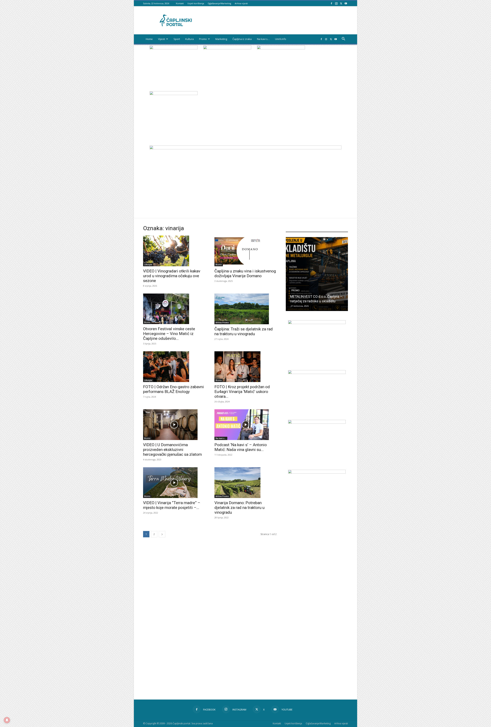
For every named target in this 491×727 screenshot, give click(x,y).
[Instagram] (336, 3)
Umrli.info (280, 39)
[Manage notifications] (7, 720)
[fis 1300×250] (174, 111)
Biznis (219, 264)
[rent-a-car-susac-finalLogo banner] (317, 373)
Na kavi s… (263, 39)
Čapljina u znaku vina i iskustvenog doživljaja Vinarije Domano (245, 273)
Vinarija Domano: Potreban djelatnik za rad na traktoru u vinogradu (239, 507)
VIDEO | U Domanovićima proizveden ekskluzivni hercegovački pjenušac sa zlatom (172, 449)
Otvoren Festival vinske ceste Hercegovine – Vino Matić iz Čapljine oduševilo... (169, 334)
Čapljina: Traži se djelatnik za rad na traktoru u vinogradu (243, 331)
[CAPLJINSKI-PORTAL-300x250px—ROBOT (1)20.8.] (281, 48)
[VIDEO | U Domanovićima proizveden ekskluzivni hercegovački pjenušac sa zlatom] (174, 424)
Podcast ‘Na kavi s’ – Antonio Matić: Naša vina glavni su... (240, 447)
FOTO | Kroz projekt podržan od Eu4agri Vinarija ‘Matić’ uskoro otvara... (242, 392)
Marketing (221, 39)
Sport (177, 39)
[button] (343, 39)
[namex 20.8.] (174, 48)
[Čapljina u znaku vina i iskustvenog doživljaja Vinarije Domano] (245, 251)
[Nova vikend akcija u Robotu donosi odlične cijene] (317, 274)
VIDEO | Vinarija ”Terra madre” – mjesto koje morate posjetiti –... (171, 505)
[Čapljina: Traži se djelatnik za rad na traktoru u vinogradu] (245, 309)
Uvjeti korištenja (195, 3)
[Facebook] (331, 3)
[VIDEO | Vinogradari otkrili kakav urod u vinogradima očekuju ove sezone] (174, 251)
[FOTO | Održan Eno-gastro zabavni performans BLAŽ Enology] (174, 366)
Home (149, 39)
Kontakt (180, 3)
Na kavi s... (221, 438)
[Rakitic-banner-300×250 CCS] (227, 48)
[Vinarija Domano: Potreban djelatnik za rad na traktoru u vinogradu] (245, 482)
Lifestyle (148, 264)
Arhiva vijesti (241, 3)
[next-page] (162, 534)
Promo (203, 39)
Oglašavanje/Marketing (219, 3)
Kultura (189, 39)
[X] (341, 3)
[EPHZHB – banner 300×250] (317, 323)
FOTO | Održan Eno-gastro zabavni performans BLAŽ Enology (173, 389)
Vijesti (161, 39)
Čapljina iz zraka (242, 39)
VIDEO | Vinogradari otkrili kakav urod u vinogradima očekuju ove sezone (171, 276)
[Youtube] (346, 3)
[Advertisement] (317, 588)
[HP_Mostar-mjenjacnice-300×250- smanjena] (317, 422)
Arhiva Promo (222, 322)
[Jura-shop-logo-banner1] (245, 148)
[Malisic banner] (317, 472)
